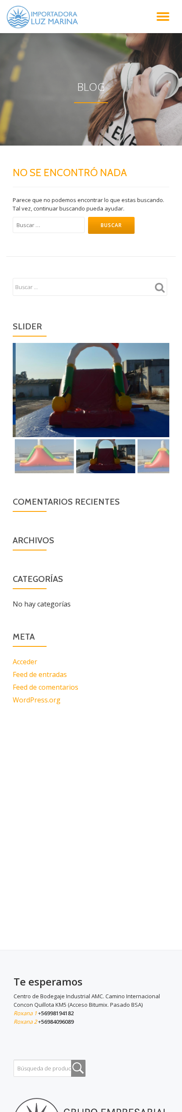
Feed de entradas (40, 674)
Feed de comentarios (45, 687)
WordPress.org (37, 700)
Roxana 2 (26, 1021)
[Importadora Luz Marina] (44, 16)
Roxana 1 (26, 1013)
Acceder (25, 661)
